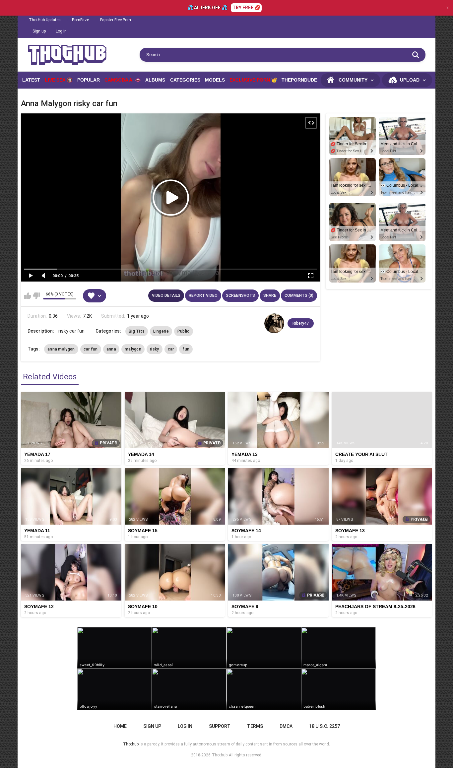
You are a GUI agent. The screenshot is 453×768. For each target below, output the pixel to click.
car (171, 349)
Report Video (203, 295)
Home (120, 726)
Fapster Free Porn (115, 20)
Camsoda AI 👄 (122, 80)
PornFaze (80, 20)
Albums (155, 80)
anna (111, 349)
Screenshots (240, 295)
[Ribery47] (274, 323)
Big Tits (137, 331)
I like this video (27, 295)
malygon (133, 349)
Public (183, 331)
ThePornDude (299, 80)
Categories (185, 80)
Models (215, 80)
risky (154, 349)
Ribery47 (300, 323)
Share (269, 295)
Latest (31, 80)
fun (185, 349)
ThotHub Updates (45, 20)
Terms (255, 726)
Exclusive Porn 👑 (253, 80)
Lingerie (160, 331)
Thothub (219, 755)
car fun (91, 349)
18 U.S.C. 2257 (324, 726)
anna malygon (61, 349)
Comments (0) (299, 295)
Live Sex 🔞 (58, 80)
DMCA (286, 726)
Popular (88, 80)
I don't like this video (36, 295)
